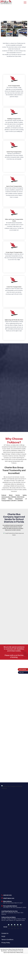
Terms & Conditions (7, 939)
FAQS (3, 936)
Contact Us (4, 933)
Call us (21, 672)
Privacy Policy (5, 942)
